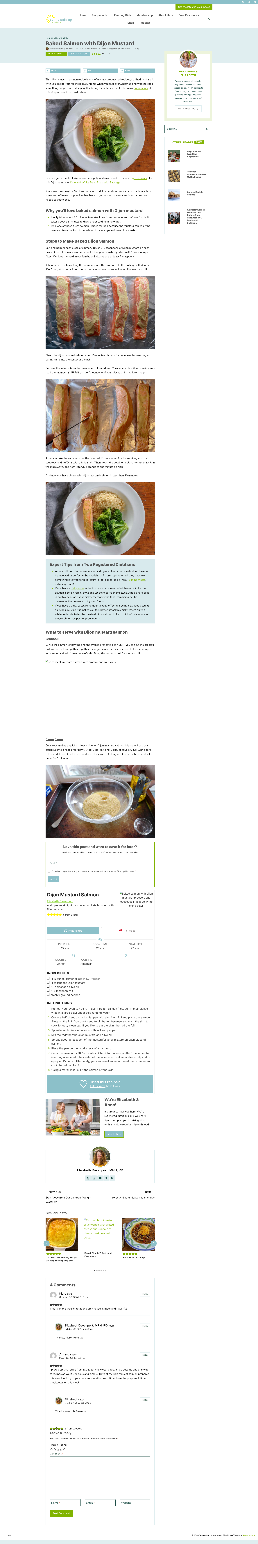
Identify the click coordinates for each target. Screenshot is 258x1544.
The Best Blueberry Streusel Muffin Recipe (196, 174)
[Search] (207, 129)
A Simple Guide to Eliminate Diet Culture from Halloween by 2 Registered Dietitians (196, 216)
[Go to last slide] (47, 1243)
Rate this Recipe (80, 54)
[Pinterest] (255, 2)
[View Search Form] (209, 19)
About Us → (114, 1134)
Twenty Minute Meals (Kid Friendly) (133, 1195)
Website (126, 1503)
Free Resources (188, 15)
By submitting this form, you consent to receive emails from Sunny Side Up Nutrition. (94, 871)
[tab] (94, 1270)
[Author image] (47, 48)
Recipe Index (100, 15)
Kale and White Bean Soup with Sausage (95, 182)
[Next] (154, 1243)
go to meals (141, 88)
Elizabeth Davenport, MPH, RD (68, 48)
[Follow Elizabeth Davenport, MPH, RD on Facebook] (88, 1178)
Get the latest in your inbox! (194, 7)
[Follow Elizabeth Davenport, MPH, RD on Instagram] (94, 1178)
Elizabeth (71, 1399)
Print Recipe (75, 930)
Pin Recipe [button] (129, 930)
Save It (53, 879)
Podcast (144, 22)
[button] (93, 54)
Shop (130, 22)
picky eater (77, 588)
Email (90, 1503)
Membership (145, 15)
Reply (145, 1294)
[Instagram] (249, 2)
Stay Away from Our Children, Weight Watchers (68, 1197)
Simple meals (137, 580)
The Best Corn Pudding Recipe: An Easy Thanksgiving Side (61, 1259)
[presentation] (62, 1234)
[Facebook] (243, 2)
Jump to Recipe (57, 54)
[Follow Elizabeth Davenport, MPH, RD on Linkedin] (106, 1178)
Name (55, 1503)
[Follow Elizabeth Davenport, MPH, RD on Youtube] (100, 1178)
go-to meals (139, 178)
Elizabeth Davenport (60, 901)
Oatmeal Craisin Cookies (195, 193)
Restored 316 (249, 1535)
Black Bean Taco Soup (134, 1257)
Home (82, 15)
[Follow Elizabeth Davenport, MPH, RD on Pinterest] (112, 1178)
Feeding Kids (122, 15)
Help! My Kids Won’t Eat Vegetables (194, 154)
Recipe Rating (58, 1445)
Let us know (97, 1086)
